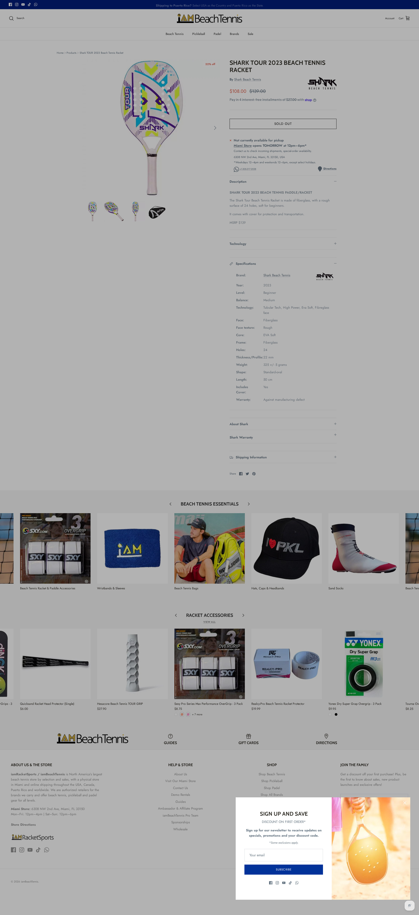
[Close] (405, 803)
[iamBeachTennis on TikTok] (290, 882)
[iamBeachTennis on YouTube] (283, 882)
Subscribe (283, 869)
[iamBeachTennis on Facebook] (270, 882)
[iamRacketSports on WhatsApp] (297, 882)
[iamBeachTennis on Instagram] (277, 882)
